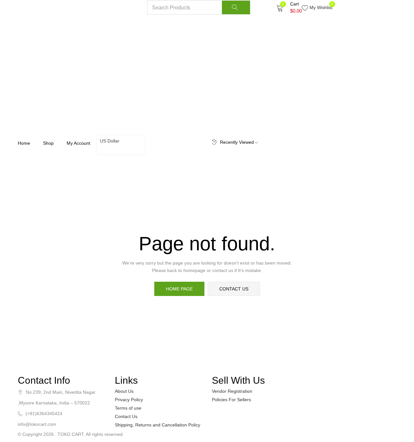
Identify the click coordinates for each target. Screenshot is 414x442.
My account (78, 143)
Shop (48, 143)
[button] (289, 7)
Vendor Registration (232, 391)
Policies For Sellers (231, 399)
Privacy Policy (129, 399)
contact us (233, 288)
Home (24, 143)
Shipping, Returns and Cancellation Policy (157, 424)
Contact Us (126, 416)
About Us (124, 391)
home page (179, 288)
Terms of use (128, 408)
